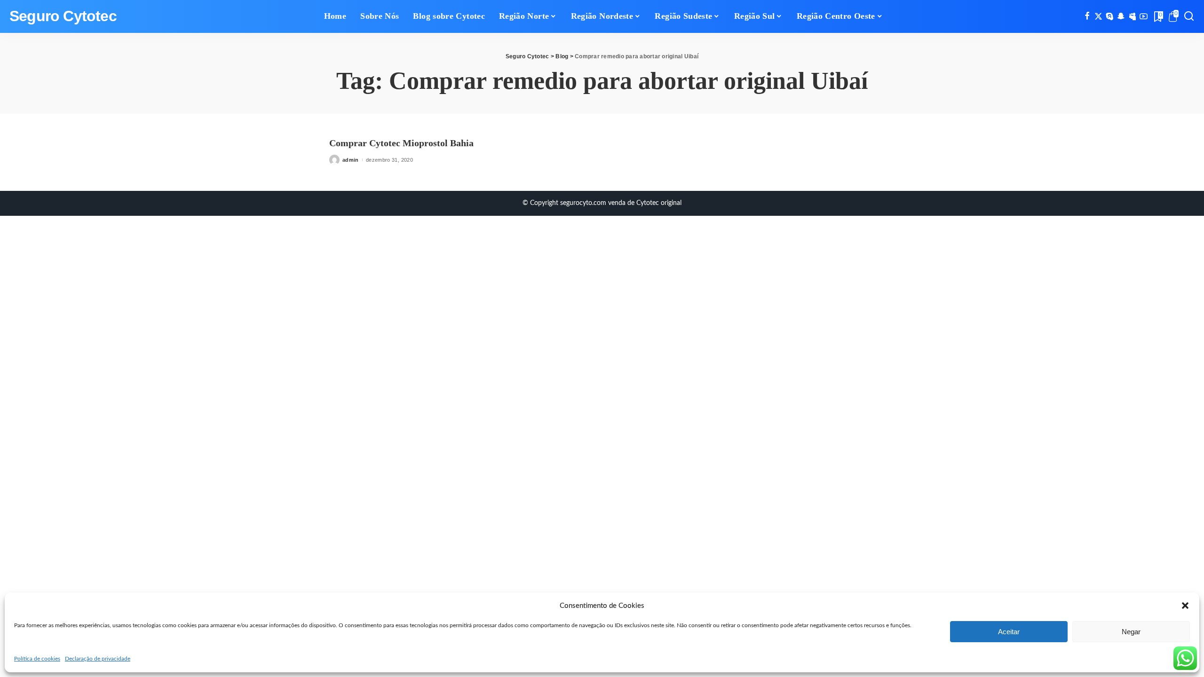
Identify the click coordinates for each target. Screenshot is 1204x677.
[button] (1185, 605)
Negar (1131, 632)
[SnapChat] (1121, 16)
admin (350, 160)
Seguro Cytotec (63, 16)
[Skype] (1110, 16)
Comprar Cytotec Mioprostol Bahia (401, 143)
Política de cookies (37, 658)
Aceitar (1009, 632)
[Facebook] (1087, 16)
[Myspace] (1132, 16)
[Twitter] (1098, 16)
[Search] (1189, 16)
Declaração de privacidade (97, 658)
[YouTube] (1144, 16)
